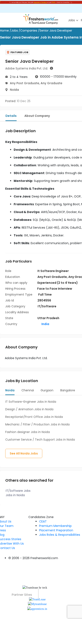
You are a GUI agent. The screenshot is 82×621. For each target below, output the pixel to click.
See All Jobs (24, 453)
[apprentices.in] (37, 608)
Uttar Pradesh (48, 318)
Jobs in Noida (15, 495)
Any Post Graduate (24, 83)
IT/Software (47, 306)
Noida (14, 90)
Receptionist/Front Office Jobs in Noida (34, 417)
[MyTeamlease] (37, 603)
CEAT (43, 521)
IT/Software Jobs (18, 491)
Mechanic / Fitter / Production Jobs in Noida (37, 424)
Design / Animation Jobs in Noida (29, 409)
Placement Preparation (56, 530)
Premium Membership (55, 526)
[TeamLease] (37, 599)
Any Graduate (51, 83)
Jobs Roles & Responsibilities (59, 535)
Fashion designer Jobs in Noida (27, 432)
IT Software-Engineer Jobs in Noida (30, 402)
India (45, 324)
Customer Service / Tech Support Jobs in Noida (40, 439)
